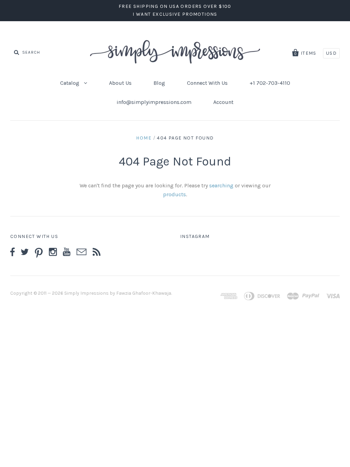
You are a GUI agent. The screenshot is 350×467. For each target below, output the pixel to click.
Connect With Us (207, 83)
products (174, 194)
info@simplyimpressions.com (154, 102)
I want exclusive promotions (175, 14)
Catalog (70, 83)
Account (223, 102)
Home (143, 138)
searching (221, 185)
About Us (120, 83)
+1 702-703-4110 (270, 83)
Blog (159, 83)
